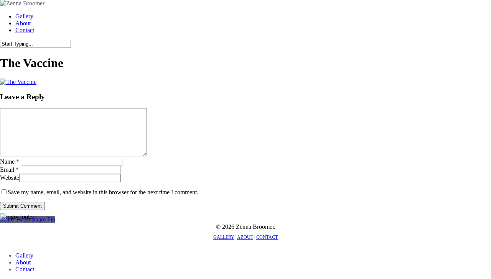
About (23, 262)
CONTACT (267, 237)
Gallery (24, 255)
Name (9, 161)
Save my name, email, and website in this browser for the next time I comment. (103, 192)
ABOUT (245, 237)
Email (9, 169)
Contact (24, 269)
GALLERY (223, 237)
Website (9, 177)
